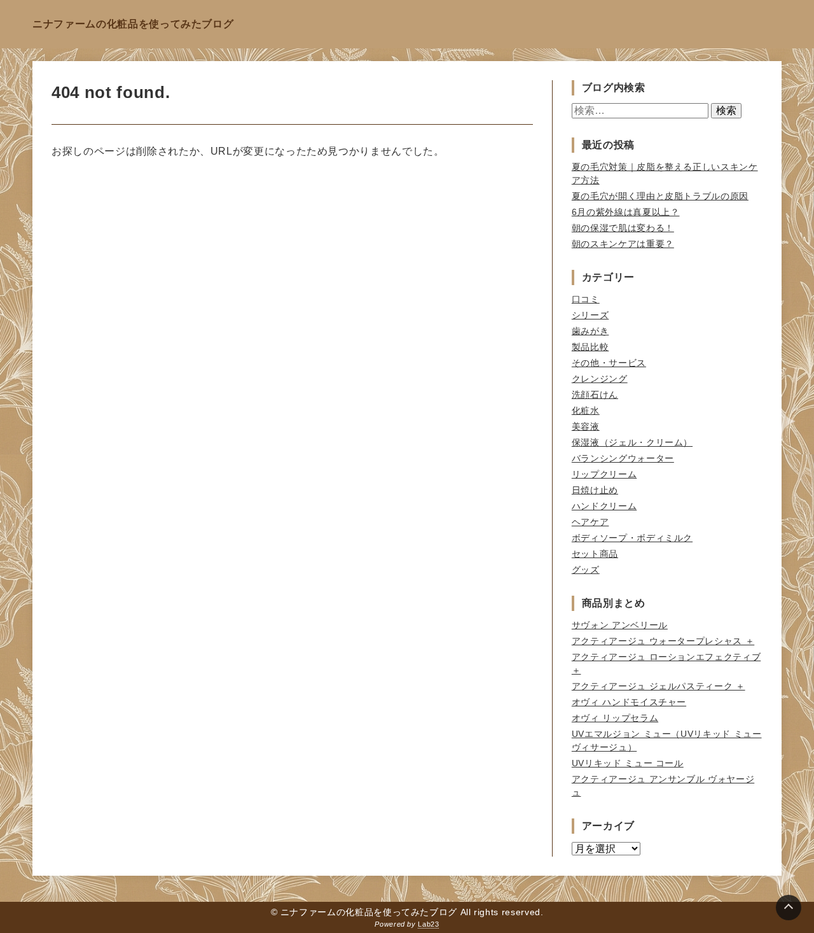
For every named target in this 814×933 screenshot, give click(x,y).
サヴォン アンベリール (620, 625)
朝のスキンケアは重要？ (623, 244)
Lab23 (428, 924)
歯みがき (590, 331)
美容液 (586, 426)
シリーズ (590, 315)
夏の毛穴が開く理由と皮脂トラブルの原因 (660, 196)
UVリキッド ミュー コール (628, 763)
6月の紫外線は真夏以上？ (626, 212)
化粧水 (586, 410)
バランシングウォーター (623, 458)
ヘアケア (590, 522)
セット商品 (595, 554)
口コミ (586, 299)
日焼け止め (595, 490)
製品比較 (590, 347)
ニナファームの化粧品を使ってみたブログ (132, 23)
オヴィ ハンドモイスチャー (629, 702)
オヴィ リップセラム (615, 718)
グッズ (586, 570)
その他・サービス (609, 363)
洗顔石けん (595, 394)
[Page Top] (788, 907)
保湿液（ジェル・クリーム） (632, 442)
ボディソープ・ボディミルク (632, 538)
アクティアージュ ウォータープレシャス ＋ (663, 641)
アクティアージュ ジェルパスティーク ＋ (658, 686)
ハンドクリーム (604, 506)
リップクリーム (604, 474)
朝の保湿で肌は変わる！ (623, 228)
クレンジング (600, 379)
